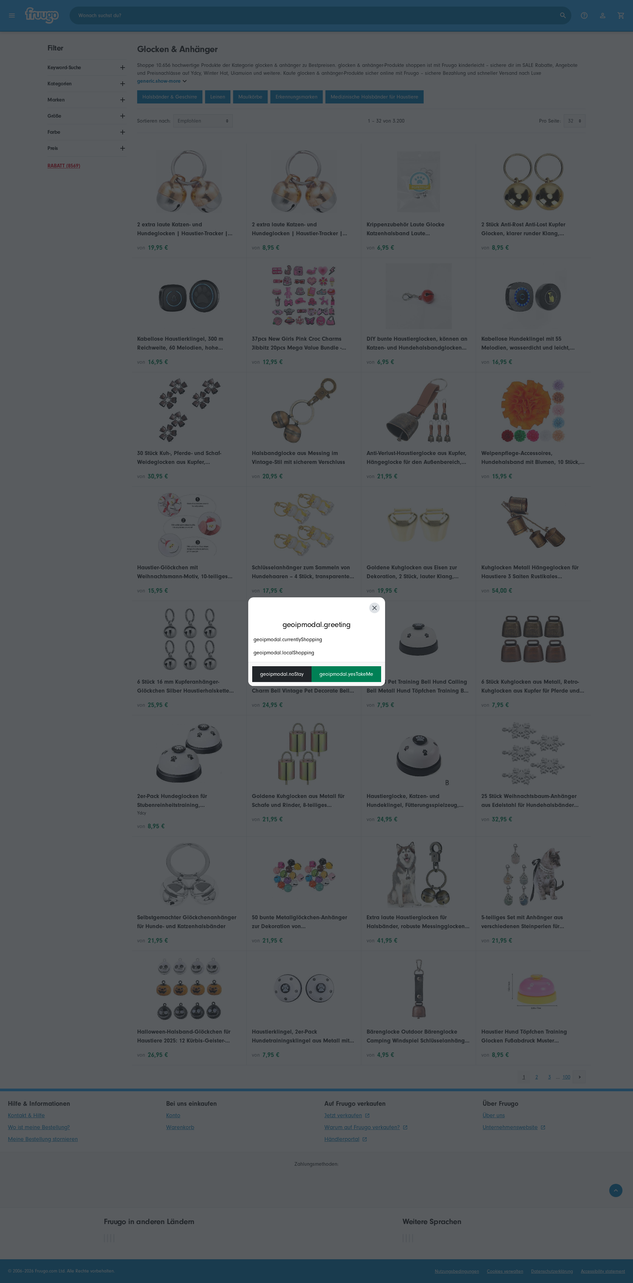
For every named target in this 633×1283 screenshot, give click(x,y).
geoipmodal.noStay (282, 674)
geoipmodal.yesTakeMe (346, 674)
